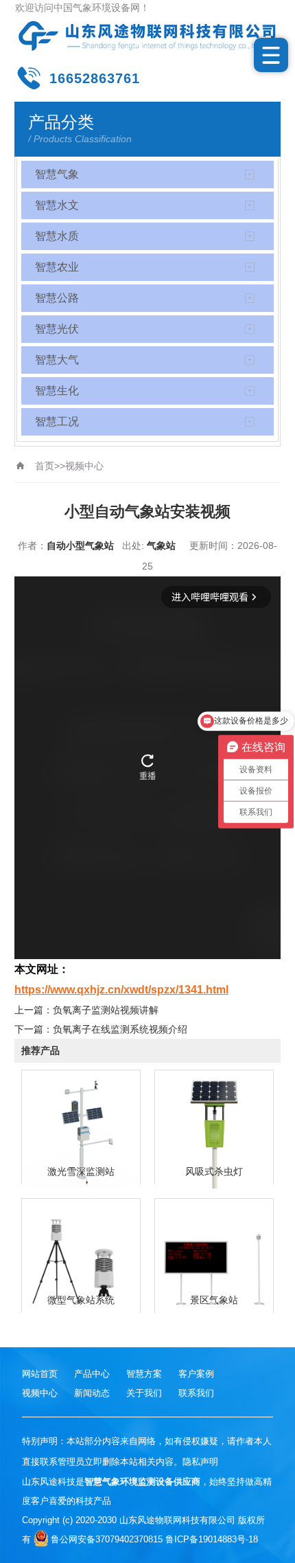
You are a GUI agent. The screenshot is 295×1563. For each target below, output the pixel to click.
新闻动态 (92, 1393)
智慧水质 (57, 236)
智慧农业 (57, 267)
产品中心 (92, 1374)
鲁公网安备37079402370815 (107, 1539)
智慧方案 (144, 1374)
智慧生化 (57, 390)
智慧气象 (57, 174)
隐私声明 (200, 1462)
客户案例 (196, 1374)
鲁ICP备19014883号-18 (211, 1539)
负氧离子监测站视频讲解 (105, 1009)
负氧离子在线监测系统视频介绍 (120, 1029)
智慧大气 (57, 360)
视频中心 (84, 465)
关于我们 (144, 1393)
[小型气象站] (148, 35)
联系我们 (196, 1393)
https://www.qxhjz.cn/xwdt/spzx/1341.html (121, 990)
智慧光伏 (57, 329)
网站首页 (40, 1374)
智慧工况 (57, 421)
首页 (44, 465)
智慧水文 (57, 205)
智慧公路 (57, 298)
